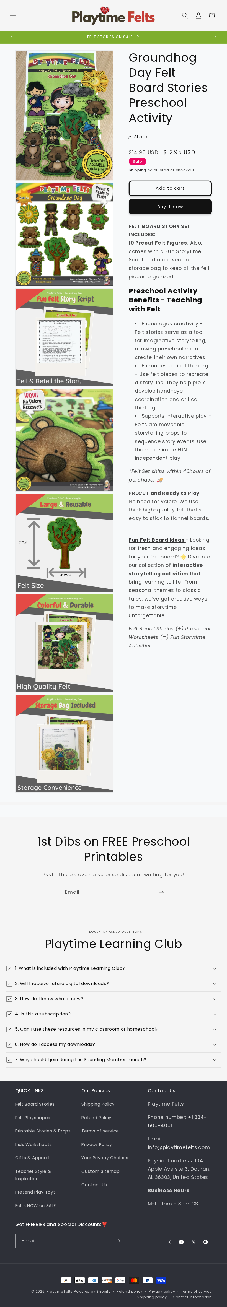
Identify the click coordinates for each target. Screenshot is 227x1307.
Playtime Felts (60, 1291)
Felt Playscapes (32, 1118)
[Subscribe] (161, 892)
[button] (12, 15)
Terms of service (100, 1131)
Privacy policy (162, 1291)
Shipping (137, 170)
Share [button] (140, 137)
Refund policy (130, 1291)
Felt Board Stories (35, 1104)
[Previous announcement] (11, 37)
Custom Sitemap (100, 1171)
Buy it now (170, 207)
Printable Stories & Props (43, 1131)
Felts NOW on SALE (35, 1206)
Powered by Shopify (92, 1291)
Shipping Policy (98, 1104)
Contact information (192, 1297)
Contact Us (94, 1185)
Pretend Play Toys (35, 1192)
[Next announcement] (216, 37)
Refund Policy (96, 1118)
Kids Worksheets (33, 1144)
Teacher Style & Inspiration (33, 1175)
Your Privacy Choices (104, 1158)
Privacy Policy (96, 1144)
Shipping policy (152, 1297)
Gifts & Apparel (32, 1158)
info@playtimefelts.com (179, 1147)
